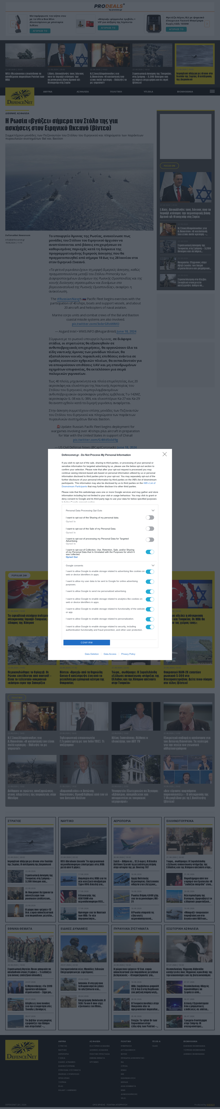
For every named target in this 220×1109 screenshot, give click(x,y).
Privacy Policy (128, 654)
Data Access (110, 654)
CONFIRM (87, 642)
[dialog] (110, 554)
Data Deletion (92, 654)
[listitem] (110, 510)
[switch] (150, 517)
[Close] (166, 455)
